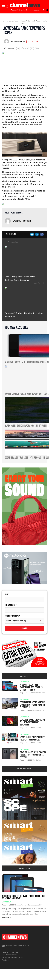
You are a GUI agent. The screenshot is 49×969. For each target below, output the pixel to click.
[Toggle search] (7, 6)
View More (7, 777)
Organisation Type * (12, 616)
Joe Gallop (37, 727)
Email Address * (11, 605)
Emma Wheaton (39, 693)
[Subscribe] (41, 9)
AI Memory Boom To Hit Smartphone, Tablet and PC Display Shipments (31, 687)
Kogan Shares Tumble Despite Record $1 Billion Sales (32, 738)
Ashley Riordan (22, 220)
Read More (7, 918)
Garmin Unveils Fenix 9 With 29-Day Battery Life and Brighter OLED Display (33, 705)
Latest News (13, 21)
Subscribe (24, 628)
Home (4, 21)
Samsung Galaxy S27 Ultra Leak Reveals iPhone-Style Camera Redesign (33, 755)
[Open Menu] (3, 7)
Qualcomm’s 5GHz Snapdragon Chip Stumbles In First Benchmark (32, 722)
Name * (7, 594)
